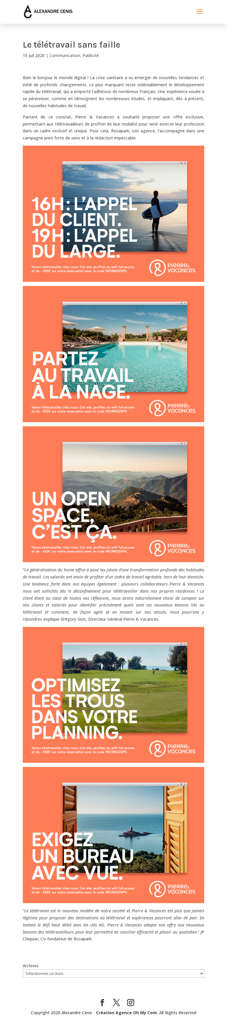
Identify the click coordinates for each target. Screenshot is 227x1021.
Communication (64, 55)
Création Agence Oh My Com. (127, 1012)
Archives (31, 965)
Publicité (90, 55)
